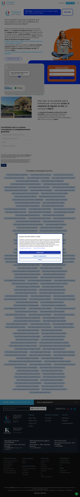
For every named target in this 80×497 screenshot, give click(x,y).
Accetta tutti (40, 252)
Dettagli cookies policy (25, 248)
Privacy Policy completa (39, 248)
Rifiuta (40, 259)
